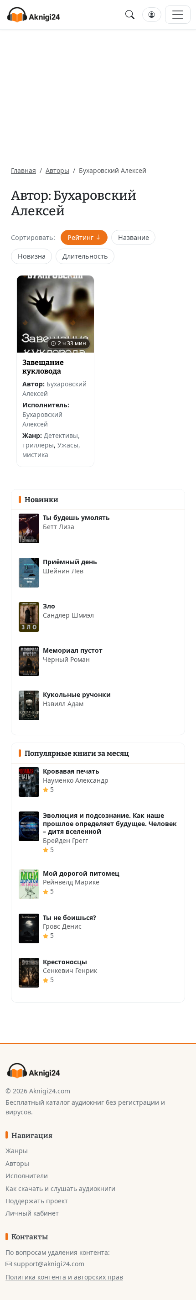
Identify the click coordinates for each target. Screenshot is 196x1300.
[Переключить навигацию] (178, 14)
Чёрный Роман (66, 659)
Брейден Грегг (65, 840)
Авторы (57, 170)
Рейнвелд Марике (71, 882)
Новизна (32, 256)
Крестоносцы (65, 961)
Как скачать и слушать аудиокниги (60, 1188)
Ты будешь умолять (76, 517)
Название (133, 237)
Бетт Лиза (58, 526)
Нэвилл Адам (63, 703)
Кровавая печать (71, 771)
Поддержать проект (36, 1200)
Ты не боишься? (69, 917)
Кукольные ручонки (77, 694)
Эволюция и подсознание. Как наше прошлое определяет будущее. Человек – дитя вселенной (110, 823)
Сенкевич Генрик (70, 970)
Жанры (16, 1150)
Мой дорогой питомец (81, 873)
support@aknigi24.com (49, 1263)
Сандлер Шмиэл (68, 615)
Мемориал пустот (73, 650)
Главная (23, 170)
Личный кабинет (32, 1213)
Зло (49, 606)
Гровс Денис (62, 926)
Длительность (85, 256)
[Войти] (151, 14)
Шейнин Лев (63, 571)
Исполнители (26, 1175)
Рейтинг (80, 237)
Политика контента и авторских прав (64, 1277)
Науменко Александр (75, 780)
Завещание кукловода (43, 366)
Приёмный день (70, 561)
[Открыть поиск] (130, 15)
